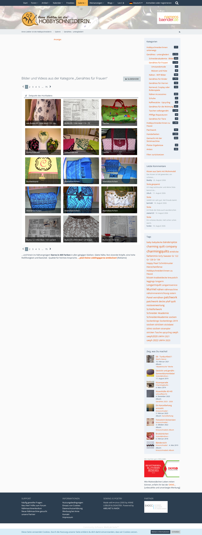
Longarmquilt (154, 285)
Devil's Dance (161, 359)
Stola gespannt (153, 184)
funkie (149, 226)
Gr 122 (175, 256)
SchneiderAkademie (157, 317)
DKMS (171, 484)
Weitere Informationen (160, 532)
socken (173, 317)
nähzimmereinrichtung (158, 293)
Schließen (176, 532)
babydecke (157, 242)
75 (46, 87)
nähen (160, 289)
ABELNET (107, 508)
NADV (116, 508)
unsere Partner (28, 514)
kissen (150, 277)
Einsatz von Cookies (71, 505)
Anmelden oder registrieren (158, 3)
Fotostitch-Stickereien (166, 419)
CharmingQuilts (162, 385)
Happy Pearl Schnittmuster (160, 263)
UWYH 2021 (164, 336)
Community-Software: (101, 527)
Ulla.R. (149, 193)
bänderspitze (170, 242)
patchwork (170, 297)
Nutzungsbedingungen (72, 502)
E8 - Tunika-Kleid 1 (164, 356)
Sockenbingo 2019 (169, 320)
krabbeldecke (160, 277)
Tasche (158, 332)
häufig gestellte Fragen (32, 502)
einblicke (174, 251)
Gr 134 (157, 259)
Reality (149, 180)
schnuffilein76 (161, 394)
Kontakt (65, 514)
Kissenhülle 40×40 (164, 391)
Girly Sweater (164, 256)
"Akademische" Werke (164, 366)
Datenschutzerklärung (72, 508)
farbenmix (152, 255)
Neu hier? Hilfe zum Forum (34, 505)
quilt (173, 301)
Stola (149, 197)
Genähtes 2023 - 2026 (164, 401)
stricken (150, 332)
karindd (150, 203)
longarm (159, 281)
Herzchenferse (154, 266)
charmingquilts (158, 251)
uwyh (175, 332)
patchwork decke (156, 301)
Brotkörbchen (162, 433)
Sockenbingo (153, 320)
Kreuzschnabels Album (165, 430)
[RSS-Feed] (179, 31)
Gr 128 (150, 259)
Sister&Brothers (162, 376)
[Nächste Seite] (50, 87)
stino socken (153, 328)
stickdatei (168, 324)
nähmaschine (171, 289)
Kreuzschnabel (162, 411)
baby (149, 242)
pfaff (168, 301)
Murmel (151, 289)
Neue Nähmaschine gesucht (34, 511)
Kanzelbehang (167, 416)
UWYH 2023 (164, 340)
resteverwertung (155, 305)
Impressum (67, 517)
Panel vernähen (155, 297)
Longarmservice (169, 285)
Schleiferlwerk (154, 309)
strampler (165, 328)
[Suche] (176, 3)
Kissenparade (162, 382)
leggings (151, 281)
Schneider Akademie (158, 313)
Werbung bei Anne (70, 511)
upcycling (167, 332)
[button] (136, 3)
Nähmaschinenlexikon (32, 508)
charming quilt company (162, 246)
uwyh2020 (152, 336)
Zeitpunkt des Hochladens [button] (40, 95)
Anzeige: (58, 39)
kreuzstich (173, 277)
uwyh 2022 (152, 340)
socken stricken (155, 324)
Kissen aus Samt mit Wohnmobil (161, 171)
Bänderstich (161, 442)
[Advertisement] (81, 57)
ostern (173, 293)
